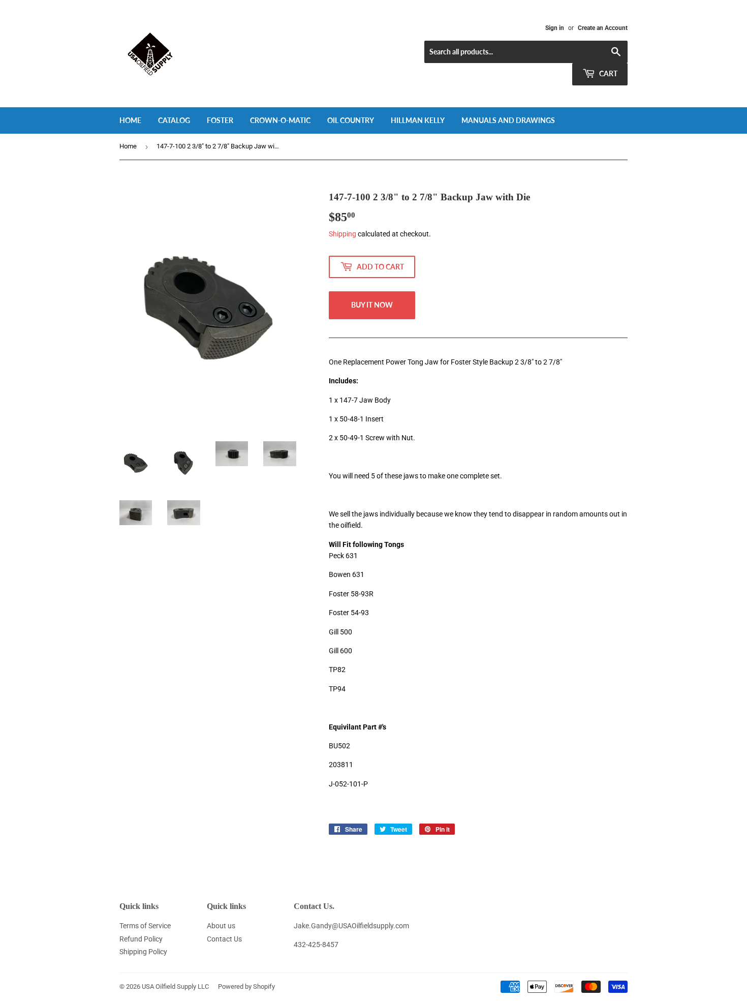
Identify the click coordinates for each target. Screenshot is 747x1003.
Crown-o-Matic (280, 120)
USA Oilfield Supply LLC (175, 986)
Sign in (554, 28)
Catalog (174, 120)
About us (221, 926)
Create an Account (603, 28)
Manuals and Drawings (508, 120)
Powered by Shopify (246, 986)
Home (130, 120)
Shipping (342, 234)
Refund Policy (141, 939)
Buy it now (372, 304)
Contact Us (224, 939)
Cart (607, 73)
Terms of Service (145, 926)
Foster (220, 120)
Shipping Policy (143, 952)
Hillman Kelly (418, 120)
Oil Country (350, 120)
